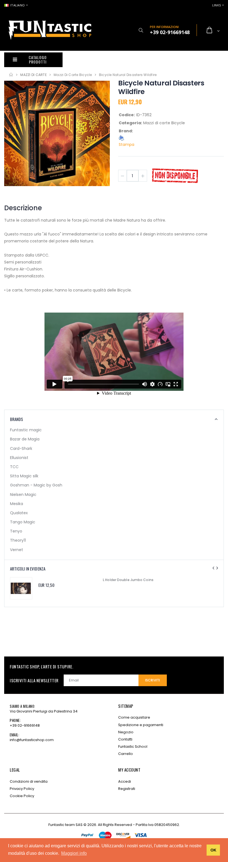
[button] (140, 30)
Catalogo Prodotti (37, 59)
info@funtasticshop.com (32, 739)
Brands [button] (16, 419)
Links (216, 5)
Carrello (125, 753)
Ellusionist (19, 457)
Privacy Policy (22, 788)
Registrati (126, 788)
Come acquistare (134, 717)
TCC (14, 467)
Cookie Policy (22, 795)
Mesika (16, 503)
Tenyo (16, 531)
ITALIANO (17, 5)
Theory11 (18, 540)
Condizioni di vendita (29, 781)
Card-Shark (21, 448)
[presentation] (213, 568)
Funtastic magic (26, 430)
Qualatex (19, 513)
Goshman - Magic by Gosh (36, 485)
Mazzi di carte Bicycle (73, 74)
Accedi (124, 781)
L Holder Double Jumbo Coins (128, 580)
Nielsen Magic (23, 494)
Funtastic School (132, 746)
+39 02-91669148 (25, 725)
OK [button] (213, 850)
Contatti (125, 739)
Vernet (16, 549)
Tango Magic (22, 522)
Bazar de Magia (24, 439)
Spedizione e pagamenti (140, 724)
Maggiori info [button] (74, 853)
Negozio (125, 732)
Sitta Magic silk (24, 476)
